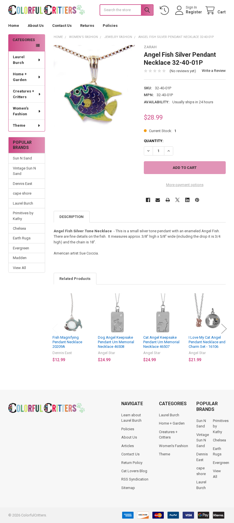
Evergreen (21, 248)
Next (224, 329)
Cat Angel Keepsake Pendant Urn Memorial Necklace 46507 (161, 342)
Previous (55, 329)
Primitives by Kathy (23, 216)
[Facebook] (148, 200)
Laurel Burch (19, 60)
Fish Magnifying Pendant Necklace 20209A (67, 342)
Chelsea (19, 228)
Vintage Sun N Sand (24, 171)
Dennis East (22, 183)
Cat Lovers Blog (134, 471)
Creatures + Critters (23, 94)
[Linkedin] (187, 200)
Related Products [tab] (74, 278)
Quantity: (154, 141)
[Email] (158, 200)
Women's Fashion (21, 111)
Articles (127, 446)
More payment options (184, 185)
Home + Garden (20, 77)
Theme (19, 125)
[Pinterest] (197, 200)
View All (19, 268)
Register (194, 12)
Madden (20, 258)
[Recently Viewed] (165, 10)
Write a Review (214, 70)
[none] (95, 86)
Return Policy (131, 463)
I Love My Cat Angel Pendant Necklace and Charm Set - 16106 (207, 342)
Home (13, 25)
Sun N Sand (22, 158)
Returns (87, 25)
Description (71, 217)
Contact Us (62, 25)
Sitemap (128, 488)
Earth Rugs (22, 238)
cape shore (22, 193)
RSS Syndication (134, 479)
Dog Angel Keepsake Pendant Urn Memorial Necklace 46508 (116, 342)
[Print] (168, 200)
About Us (36, 25)
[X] (177, 200)
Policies (110, 25)
